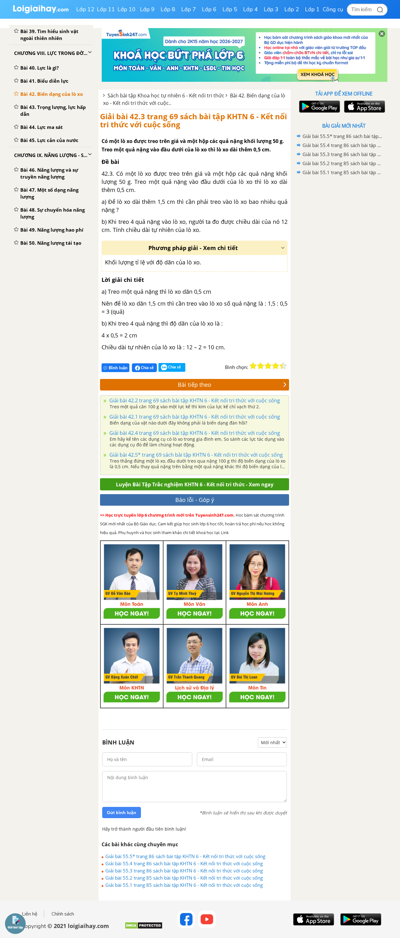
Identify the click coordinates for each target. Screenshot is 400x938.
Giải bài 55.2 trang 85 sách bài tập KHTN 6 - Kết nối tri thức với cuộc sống (184, 878)
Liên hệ (30, 914)
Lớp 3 (271, 9)
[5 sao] (283, 366)
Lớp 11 (106, 9)
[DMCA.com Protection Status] (143, 928)
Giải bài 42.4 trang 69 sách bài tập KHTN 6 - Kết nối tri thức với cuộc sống (194, 433)
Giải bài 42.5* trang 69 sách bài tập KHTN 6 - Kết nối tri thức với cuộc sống (195, 454)
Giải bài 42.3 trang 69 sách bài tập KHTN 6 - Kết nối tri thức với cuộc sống (193, 120)
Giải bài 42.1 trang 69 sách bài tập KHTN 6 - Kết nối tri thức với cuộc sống (194, 416)
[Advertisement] (344, 276)
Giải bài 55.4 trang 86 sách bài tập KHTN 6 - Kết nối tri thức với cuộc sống (184, 863)
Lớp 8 (168, 9)
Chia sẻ (147, 367)
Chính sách (63, 914)
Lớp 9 (147, 9)
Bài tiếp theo (194, 384)
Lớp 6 (209, 9)
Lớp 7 (188, 9)
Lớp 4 (250, 9)
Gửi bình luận (121, 812)
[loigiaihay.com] (40, 12)
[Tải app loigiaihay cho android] (319, 107)
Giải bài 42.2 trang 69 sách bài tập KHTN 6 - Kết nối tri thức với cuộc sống (194, 400)
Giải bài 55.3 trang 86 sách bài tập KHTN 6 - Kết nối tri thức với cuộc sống (184, 870)
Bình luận (118, 368)
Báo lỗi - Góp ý (194, 499)
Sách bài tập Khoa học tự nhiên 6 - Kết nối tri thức (166, 95)
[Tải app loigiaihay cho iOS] (364, 107)
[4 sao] (275, 366)
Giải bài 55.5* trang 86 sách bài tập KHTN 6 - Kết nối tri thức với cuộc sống (185, 856)
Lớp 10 (127, 9)
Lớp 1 (312, 9)
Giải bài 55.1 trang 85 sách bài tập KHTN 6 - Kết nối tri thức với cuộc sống (184, 885)
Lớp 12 (85, 9)
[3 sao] (268, 366)
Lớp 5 (229, 9)
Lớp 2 (291, 9)
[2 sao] (260, 366)
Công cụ (333, 9)
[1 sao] (253, 366)
